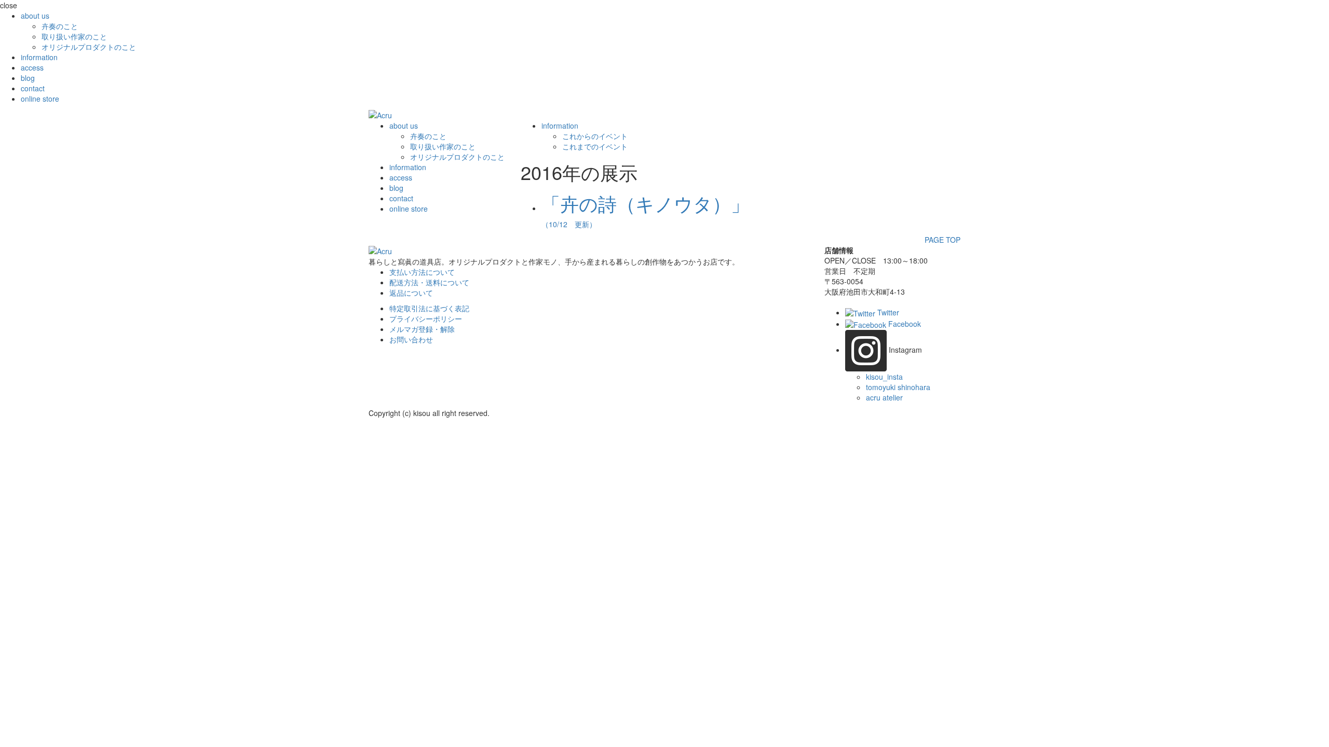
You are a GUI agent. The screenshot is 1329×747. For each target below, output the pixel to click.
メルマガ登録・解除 (422, 329)
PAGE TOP (942, 239)
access (32, 67)
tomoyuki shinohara (898, 387)
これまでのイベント (595, 146)
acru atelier (884, 397)
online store (40, 98)
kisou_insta (884, 376)
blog (28, 78)
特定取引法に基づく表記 (429, 308)
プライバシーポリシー (425, 318)
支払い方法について (422, 272)
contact (33, 88)
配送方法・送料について (429, 282)
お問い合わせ (411, 339)
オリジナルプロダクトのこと (89, 47)
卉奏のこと (60, 26)
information (39, 57)
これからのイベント (595, 136)
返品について (411, 292)
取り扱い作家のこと (74, 36)
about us (35, 15)
